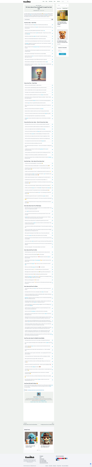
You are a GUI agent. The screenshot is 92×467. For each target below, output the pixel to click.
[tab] (59, 8)
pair (28, 102)
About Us (46, 465)
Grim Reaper (33, 311)
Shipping (34, 366)
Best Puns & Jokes (43, 400)
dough (39, 260)
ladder (35, 36)
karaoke (43, 140)
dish (32, 241)
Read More (59, 26)
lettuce (42, 94)
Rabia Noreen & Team (36, 10)
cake (25, 264)
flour (33, 260)
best (30, 14)
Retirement (26, 297)
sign (27, 211)
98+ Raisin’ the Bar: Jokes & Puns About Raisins (30, 424)
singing (27, 118)
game (36, 46)
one (39, 192)
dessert (33, 263)
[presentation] (31, 438)
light (39, 379)
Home (43, 1)
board (34, 46)
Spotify (47, 342)
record (33, 133)
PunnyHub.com (37, 398)
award (34, 276)
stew (33, 173)
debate (34, 100)
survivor (42, 108)
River (46, 14)
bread (37, 260)
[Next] (52, 440)
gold (30, 277)
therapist (27, 43)
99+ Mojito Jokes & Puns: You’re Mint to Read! (47, 424)
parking (31, 305)
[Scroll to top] (2, 464)
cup (44, 173)
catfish (46, 313)
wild (37, 32)
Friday (38, 131)
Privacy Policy (59, 465)
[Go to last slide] (25, 440)
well (28, 321)
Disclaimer (54, 465)
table (46, 113)
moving (48, 187)
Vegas (34, 222)
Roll (40, 187)
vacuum (30, 235)
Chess (38, 46)
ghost (47, 61)
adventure (49, 157)
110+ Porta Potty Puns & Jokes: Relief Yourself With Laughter (62, 23)
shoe (34, 24)
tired (35, 288)
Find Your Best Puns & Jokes (44, 462)
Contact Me (50, 465)
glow (50, 386)
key (38, 304)
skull (48, 256)
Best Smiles (50, 1)
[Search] (66, 5)
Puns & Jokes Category (43, 461)
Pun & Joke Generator (43, 460)
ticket (42, 291)
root (44, 30)
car (50, 304)
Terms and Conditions (65, 465)
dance (33, 187)
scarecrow (29, 276)
